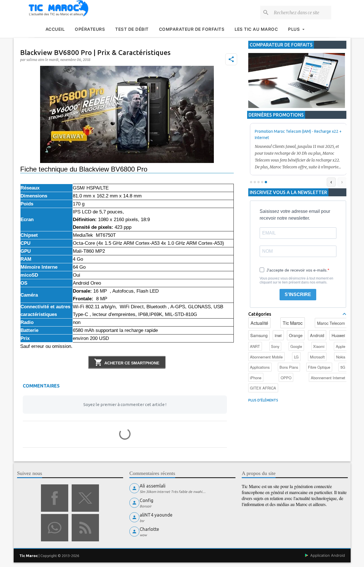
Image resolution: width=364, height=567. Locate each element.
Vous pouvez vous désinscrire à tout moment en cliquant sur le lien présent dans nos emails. (296, 280)
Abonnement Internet (328, 377)
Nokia (340, 357)
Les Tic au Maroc (256, 29)
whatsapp (54, 527)
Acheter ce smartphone (131, 363)
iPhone (255, 377)
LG (296, 357)
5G (342, 367)
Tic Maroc (293, 323)
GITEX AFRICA (263, 388)
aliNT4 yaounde (156, 514)
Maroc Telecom (331, 323)
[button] (231, 59)
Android (317, 335)
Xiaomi (318, 346)
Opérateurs (90, 29)
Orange (296, 335)
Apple (340, 346)
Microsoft (317, 357)
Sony (275, 346)
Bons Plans (289, 367)
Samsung (259, 335)
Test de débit (132, 29)
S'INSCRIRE (298, 294)
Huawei (338, 335)
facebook (54, 498)
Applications (260, 367)
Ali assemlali (153, 485)
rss (85, 527)
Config (146, 500)
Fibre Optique (319, 367)
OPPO (286, 377)
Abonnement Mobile (266, 357)
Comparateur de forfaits (192, 29)
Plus (294, 29)
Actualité (259, 323)
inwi (278, 335)
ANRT (255, 346)
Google (296, 346)
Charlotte (149, 529)
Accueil (55, 29)
